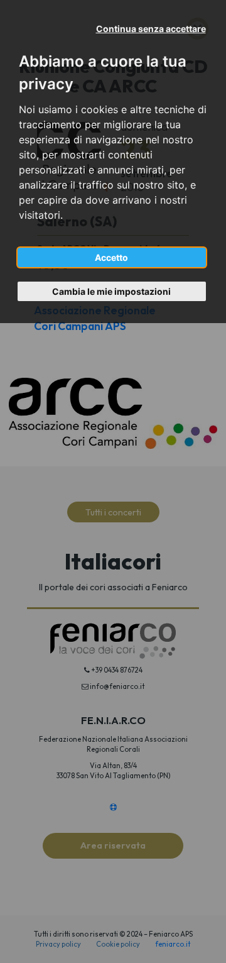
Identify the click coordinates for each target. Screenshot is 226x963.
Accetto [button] (111, 257)
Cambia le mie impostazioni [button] (111, 291)
